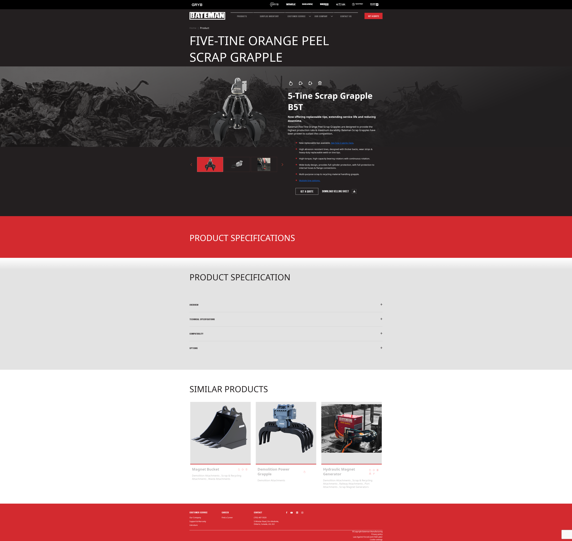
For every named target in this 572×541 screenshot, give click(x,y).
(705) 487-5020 (260, 517)
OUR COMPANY (320, 16)
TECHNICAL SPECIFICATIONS (202, 319)
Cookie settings (376, 539)
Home (192, 28)
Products (242, 16)
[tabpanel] (220, 445)
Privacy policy (377, 534)
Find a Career (227, 517)
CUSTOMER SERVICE (296, 16)
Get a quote (373, 16)
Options (193, 348)
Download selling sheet (336, 191)
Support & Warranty (197, 521)
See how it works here (342, 143)
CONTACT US (346, 16)
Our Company (195, 517)
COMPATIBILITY (196, 333)
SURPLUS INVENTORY (269, 16)
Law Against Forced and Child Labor (368, 537)
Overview (193, 304)
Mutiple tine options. (309, 180)
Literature (193, 525)
